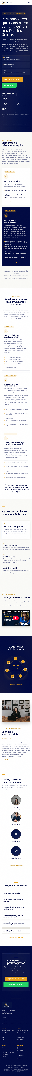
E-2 (3, 1037)
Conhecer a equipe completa (16, 865)
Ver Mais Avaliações (16, 684)
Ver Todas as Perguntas (16, 937)
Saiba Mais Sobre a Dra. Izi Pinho (10, 759)
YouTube (21, 1055)
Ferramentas (5, 1050)
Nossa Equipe (20, 1037)
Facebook (21, 1053)
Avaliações (20, 1039)
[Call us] (24, 2)
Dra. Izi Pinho (20, 1035)
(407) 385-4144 (6, 1017)
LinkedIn (21, 1050)
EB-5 (3, 1035)
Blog (3, 1047)
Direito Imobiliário (22, 1033)
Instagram (22, 1047)
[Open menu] (28, 2)
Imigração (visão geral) (8, 1030)
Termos (22, 1067)
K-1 (2, 1041)
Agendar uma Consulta (12, 79)
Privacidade (16, 1067)
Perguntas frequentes (8, 1052)
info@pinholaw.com (7, 1021)
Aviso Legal (10, 1067)
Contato (4, 1056)
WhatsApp (4, 1019)
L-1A (3, 1039)
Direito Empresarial (22, 1030)
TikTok (21, 1058)
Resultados (5, 1054)
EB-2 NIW (4, 1033)
